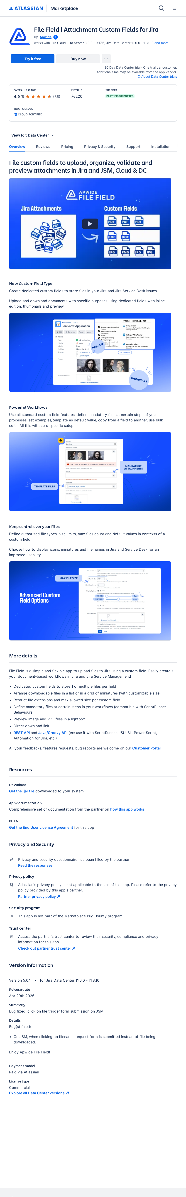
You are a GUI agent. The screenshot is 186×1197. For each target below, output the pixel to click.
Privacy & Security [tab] (99, 146)
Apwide (45, 37)
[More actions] (106, 58)
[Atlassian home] (26, 8)
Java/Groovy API (52, 732)
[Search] (161, 8)
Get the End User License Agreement (41, 827)
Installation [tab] (161, 146)
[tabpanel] (93, 631)
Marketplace (64, 8)
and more (161, 43)
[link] (32, 58)
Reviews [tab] (43, 146)
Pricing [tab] (67, 146)
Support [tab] (133, 146)
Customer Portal (146, 748)
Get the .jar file (21, 791)
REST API (22, 732)
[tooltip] (55, 37)
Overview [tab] (17, 146)
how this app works (127, 809)
